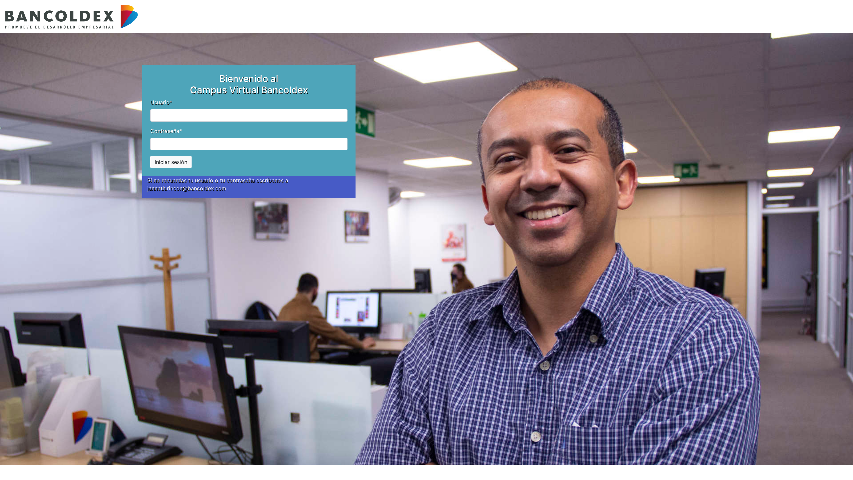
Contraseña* (166, 131)
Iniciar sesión (171, 162)
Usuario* (161, 102)
